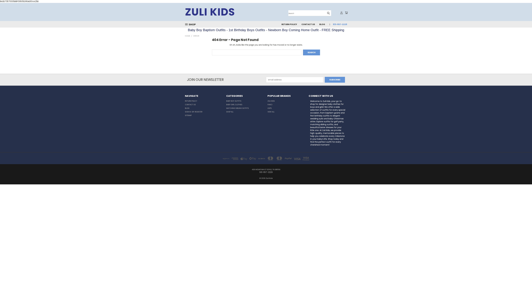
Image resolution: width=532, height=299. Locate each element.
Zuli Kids (271, 101)
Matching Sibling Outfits (237, 108)
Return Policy (289, 24)
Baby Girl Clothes (234, 104)
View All (271, 112)
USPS (270, 108)
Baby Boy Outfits (233, 101)
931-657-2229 (340, 24)
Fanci (270, 104)
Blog (322, 24)
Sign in (188, 112)
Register (198, 112)
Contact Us (308, 24)
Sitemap (188, 115)
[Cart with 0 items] (346, 12)
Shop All (229, 112)
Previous (524, 290)
